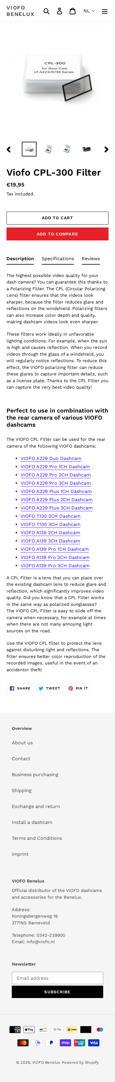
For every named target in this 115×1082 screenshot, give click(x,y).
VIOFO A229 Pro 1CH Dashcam (55, 466)
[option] (29, 149)
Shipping (22, 790)
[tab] (20, 260)
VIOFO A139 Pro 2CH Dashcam (55, 557)
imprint (20, 854)
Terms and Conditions (37, 838)
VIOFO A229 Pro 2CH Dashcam (56, 475)
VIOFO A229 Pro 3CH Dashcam (56, 483)
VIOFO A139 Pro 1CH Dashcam (55, 549)
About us (22, 742)
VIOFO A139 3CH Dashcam (50, 541)
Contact (21, 758)
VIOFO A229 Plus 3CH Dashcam (57, 508)
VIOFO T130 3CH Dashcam (50, 524)
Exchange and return (36, 806)
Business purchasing (35, 774)
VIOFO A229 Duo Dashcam (51, 458)
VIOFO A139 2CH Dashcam (50, 532)
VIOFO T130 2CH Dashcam (50, 516)
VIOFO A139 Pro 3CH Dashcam (55, 565)
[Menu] (104, 10)
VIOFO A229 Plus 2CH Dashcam (57, 499)
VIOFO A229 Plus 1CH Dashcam (56, 491)
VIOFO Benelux (46, 1062)
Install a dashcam (32, 822)
